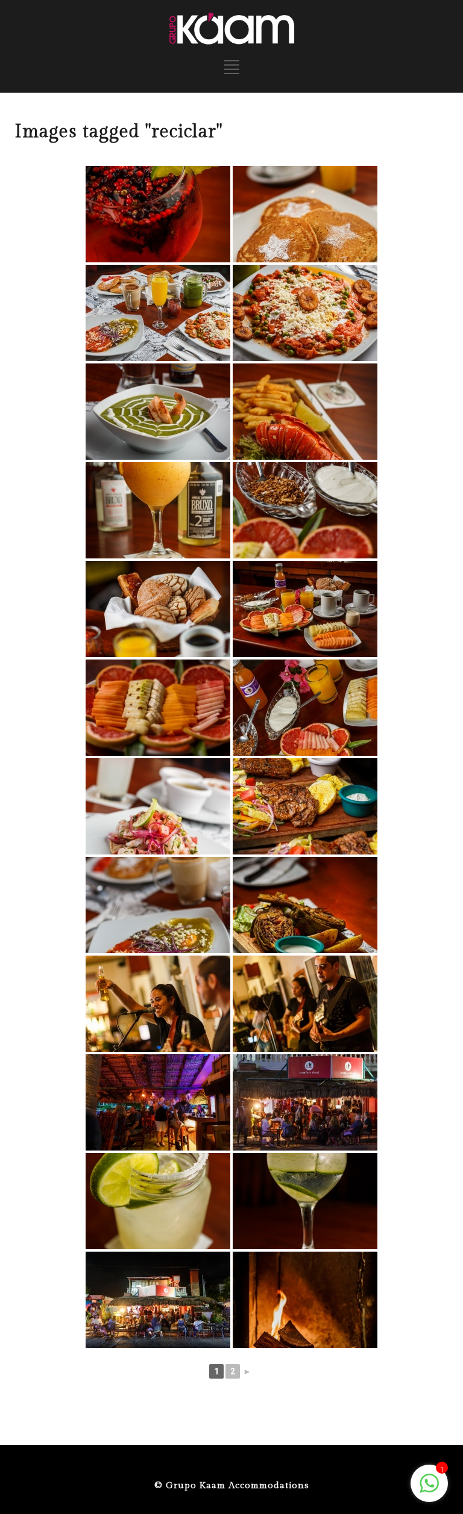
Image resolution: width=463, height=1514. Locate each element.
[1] (429, 1490)
